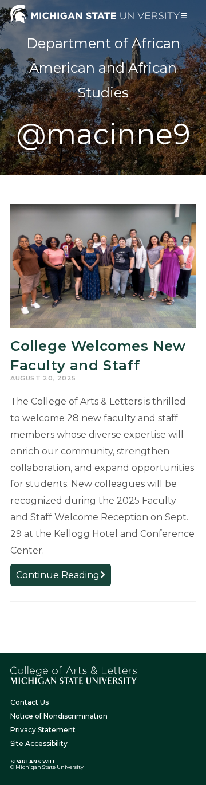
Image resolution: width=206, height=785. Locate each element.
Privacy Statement (43, 729)
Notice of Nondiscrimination (59, 716)
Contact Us (29, 702)
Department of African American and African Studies (103, 68)
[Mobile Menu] (184, 16)
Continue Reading (63, 577)
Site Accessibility (39, 743)
